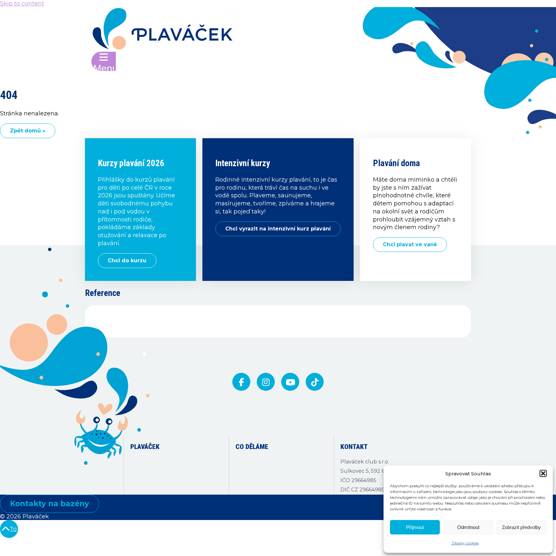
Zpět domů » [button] (27, 131)
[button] (543, 473)
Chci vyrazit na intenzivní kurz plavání (278, 229)
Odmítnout (468, 527)
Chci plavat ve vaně (410, 244)
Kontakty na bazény (49, 503)
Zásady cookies (465, 543)
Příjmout (415, 527)
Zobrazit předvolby (521, 527)
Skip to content (22, 3)
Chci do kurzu (127, 260)
